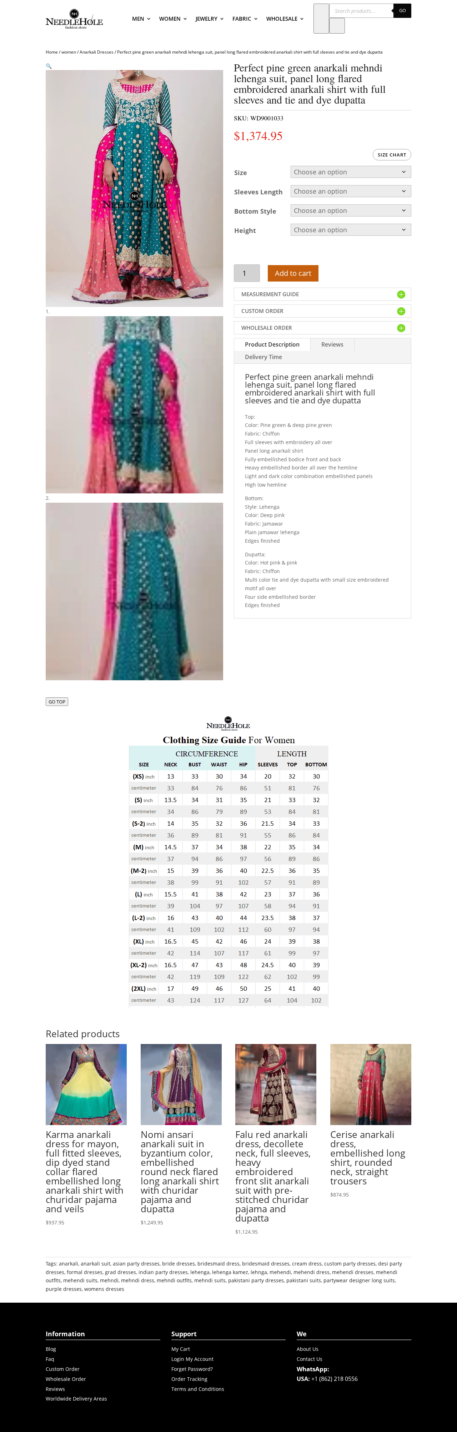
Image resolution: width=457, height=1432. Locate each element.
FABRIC (241, 18)
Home (52, 52)
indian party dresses (163, 1272)
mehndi (109, 1280)
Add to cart (293, 273)
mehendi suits (80, 1280)
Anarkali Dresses (97, 52)
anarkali (68, 1263)
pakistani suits (303, 1280)
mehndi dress (137, 1280)
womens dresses (104, 1289)
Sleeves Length (258, 192)
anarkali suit (95, 1263)
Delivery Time (263, 357)
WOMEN (170, 18)
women (68, 52)
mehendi (280, 1272)
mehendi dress (311, 1272)
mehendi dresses (352, 1272)
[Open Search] (321, 19)
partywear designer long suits (359, 1280)
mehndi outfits (174, 1280)
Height (245, 230)
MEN (138, 18)
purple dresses (64, 1289)
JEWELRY (206, 18)
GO (402, 10)
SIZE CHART (392, 154)
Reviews (332, 344)
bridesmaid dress (218, 1263)
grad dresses (120, 1272)
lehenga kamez (230, 1272)
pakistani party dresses (256, 1280)
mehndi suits (210, 1280)
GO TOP (57, 701)
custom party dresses (350, 1263)
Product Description (272, 344)
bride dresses (178, 1263)
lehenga (200, 1272)
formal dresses (84, 1272)
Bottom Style (255, 211)
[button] (49, 66)
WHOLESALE (281, 18)
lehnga (259, 1272)
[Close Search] (337, 26)
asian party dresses (136, 1263)
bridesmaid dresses (266, 1263)
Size (240, 172)
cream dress (307, 1263)
